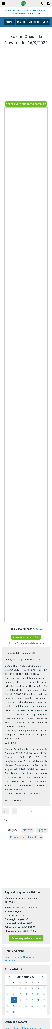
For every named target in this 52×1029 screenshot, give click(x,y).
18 (26, 1000)
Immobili (21, 22)
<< (5, 811)
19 (32, 1000)
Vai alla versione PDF (26, 637)
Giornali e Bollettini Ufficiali (26, 837)
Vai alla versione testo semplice (26, 104)
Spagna (41, 830)
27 (38, 1006)
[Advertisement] (26, 74)
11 (26, 994)
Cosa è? (40, 629)
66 (31, 811)
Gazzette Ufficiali (21, 10)
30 (13, 1011)
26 (32, 1006)
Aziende (10, 22)
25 (26, 1006)
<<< (8, 976)
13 (38, 994)
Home (8, 10)
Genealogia (34, 22)
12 (32, 994)
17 (20, 1000)
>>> (44, 976)
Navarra (34, 10)
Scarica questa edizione (26, 938)
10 (20, 994)
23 (13, 1006)
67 (41, 811)
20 (38, 1000)
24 (20, 1006)
